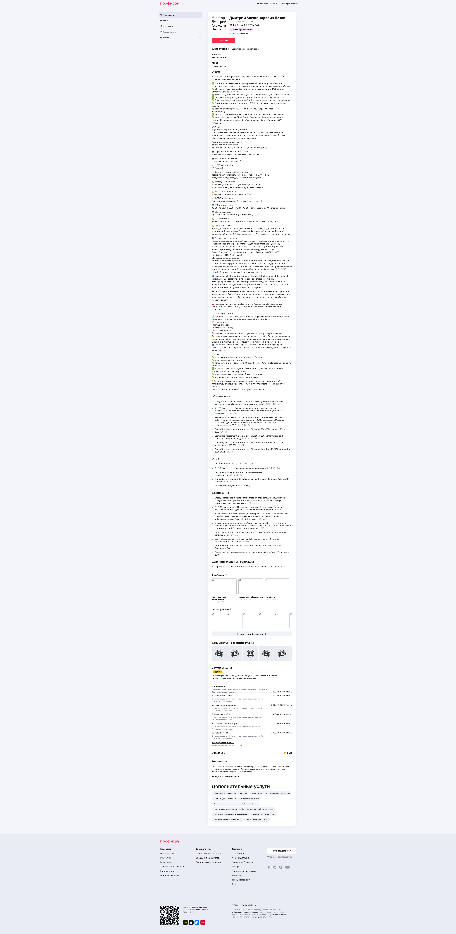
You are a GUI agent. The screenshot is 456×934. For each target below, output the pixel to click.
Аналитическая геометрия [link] (225, 723)
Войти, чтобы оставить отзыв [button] (225, 776)
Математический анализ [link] (224, 705)
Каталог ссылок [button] (168, 871)
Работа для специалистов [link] (208, 862)
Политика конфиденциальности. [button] (257, 917)
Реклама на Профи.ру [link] (242, 862)
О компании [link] (238, 853)
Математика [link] (218, 686)
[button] (180, 15)
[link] (223, 40)
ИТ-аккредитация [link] (240, 857)
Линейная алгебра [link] (221, 714)
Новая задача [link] (167, 853)
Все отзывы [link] (166, 862)
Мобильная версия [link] (169, 875)
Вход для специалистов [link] (207, 857)
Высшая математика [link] (222, 695)
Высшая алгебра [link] (220, 732)
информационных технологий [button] (245, 912)
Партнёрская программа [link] (244, 871)
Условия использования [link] (172, 866)
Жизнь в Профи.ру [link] (241, 879)
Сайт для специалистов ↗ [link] (209, 853)
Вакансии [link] (236, 875)
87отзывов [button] (252, 25)
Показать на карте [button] (219, 66)
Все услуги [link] (165, 857)
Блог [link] (234, 884)
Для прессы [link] (237, 866)
